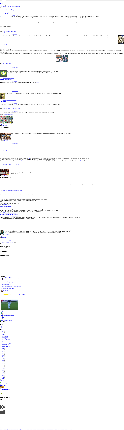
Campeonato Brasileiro (5, 108)
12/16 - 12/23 (3, 331)
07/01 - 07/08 (3, 360)
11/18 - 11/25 (3, 334)
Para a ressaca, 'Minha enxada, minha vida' (7, 9)
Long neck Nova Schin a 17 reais (4, 13)
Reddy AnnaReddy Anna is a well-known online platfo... (7, 242)
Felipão (52, 429)
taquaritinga (15, 100)
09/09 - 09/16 (3, 353)
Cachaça (3, 63)
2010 (1, 327)
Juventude (11, 108)
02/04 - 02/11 (3, 375)
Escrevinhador (2, 317)
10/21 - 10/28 (3, 349)
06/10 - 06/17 (3, 362)
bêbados (66, 429)
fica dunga (71, 429)
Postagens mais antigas (121, 236)
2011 (1, 326)
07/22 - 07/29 (3, 358)
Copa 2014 (4, 78)
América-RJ (4, 164)
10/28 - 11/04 (3, 348)
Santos (7, 44)
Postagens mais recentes (2, 236)
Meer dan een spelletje (5, 290)
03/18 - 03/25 (3, 371)
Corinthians (9, 108)
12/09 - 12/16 (3, 332)
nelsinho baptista (7, 150)
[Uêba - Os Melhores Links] (2, 387)
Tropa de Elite (7, 88)
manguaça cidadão (6, 63)
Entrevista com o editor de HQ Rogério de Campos (6, 284)
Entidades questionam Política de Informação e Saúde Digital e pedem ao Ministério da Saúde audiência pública (12, 282)
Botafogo (10, 164)
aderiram (29, 158)
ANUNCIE (19, 6)
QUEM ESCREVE (11, 6)
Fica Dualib (6, 78)
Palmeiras (13, 108)
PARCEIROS (16, 6)
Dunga (47, 429)
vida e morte (14, 31)
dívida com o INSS (79, 160)
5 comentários (6, 140)
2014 (1, 324)
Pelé (6, 44)
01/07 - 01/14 (3, 378)
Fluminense (15, 164)
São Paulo (19, 108)
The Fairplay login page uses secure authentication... (7, 240)
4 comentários (6, 212)
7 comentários (6, 204)
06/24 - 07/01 (3, 361)
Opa (11, 31)
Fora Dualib (9, 78)
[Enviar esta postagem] (8, 77)
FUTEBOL (1, 6)
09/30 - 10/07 (3, 351)
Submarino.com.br (2, 380)
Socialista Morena (3, 283)
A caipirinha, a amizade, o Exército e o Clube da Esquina (8, 10)
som (48, 429)
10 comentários (7, 234)
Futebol (3, 44)
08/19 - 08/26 (3, 355)
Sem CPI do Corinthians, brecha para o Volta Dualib (7, 66)
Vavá (69, 429)
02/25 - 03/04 (3, 373)
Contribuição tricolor (3, 101)
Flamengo (13, 164)
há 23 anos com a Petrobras (24, 160)
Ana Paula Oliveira (4, 100)
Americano (6, 164)
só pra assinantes (37, 82)
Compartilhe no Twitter (15, 67)
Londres (8, 31)
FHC (56, 429)
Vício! (1, 109)
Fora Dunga (55, 429)
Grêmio (39, 429)
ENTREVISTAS (8, 6)
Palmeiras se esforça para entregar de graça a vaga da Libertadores (9, 214)
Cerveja (6, 31)
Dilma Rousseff (42, 429)
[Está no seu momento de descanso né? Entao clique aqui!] (6, 320)
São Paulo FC (17, 429)
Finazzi (8, 213)
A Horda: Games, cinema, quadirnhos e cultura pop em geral (7, 315)
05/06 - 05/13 (3, 366)
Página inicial (62, 236)
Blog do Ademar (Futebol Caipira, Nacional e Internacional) (7, 277)
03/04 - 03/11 (3, 372)
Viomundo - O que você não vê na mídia (5, 281)
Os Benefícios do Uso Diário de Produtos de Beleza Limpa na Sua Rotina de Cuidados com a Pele (11, 286)
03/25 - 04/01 (3, 370)
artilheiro (3, 213)
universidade (9, 44)
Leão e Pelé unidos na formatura (4, 32)
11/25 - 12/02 (3, 333)
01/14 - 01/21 (3, 377)
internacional (50, 429)
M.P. (13, 100)
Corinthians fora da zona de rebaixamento (6, 206)
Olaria (19, 164)
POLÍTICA (3, 6)
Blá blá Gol (2, 285)
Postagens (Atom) (4, 237)
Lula (32, 429)
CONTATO (14, 6)
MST (9, 31)
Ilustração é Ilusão (3, 311)
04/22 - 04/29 (3, 367)
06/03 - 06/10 (3, 363)
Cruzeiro (37, 429)
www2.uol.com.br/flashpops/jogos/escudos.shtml (8, 114)
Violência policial (10, 88)
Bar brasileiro (4, 31)
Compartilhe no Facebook (15, 15)
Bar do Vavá (68, 429)
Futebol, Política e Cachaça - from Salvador (6, 344)
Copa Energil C (9, 100)
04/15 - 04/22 (3, 368)
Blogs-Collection (3, 385)
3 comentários (5, 125)
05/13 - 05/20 (3, 365)
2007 (1, 329)
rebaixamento (16, 108)
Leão (4, 44)
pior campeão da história (16, 190)
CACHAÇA (5, 6)
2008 (1, 328)
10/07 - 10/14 (3, 350)
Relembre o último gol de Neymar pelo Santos (23, 294)
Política (13, 78)
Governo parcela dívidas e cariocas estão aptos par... (7, 343)
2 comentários (6, 77)
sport (21, 190)
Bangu (8, 164)
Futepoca (2, 3)
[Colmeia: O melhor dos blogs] (5, 389)
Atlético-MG (27, 429)
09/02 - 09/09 (3, 354)
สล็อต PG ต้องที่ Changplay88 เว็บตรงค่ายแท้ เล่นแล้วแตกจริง (7, 288)
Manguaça (35, 429)
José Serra (25, 429)
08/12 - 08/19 (3, 356)
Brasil (33, 429)
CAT (7, 100)
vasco (20, 164)
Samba (12, 31)
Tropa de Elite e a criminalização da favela (6, 79)
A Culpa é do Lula (59, 429)
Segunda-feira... (2, 191)
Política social (10, 63)
